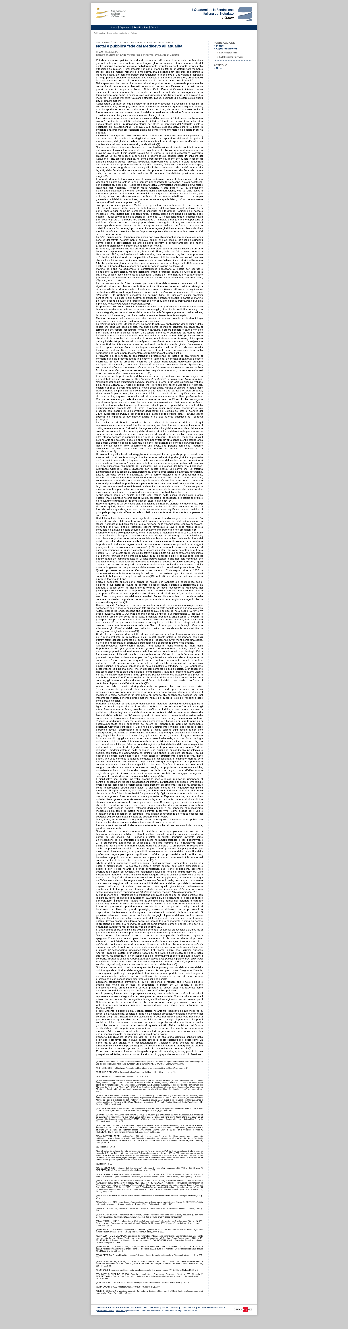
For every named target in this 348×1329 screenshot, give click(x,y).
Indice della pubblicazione (118, 33)
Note (219, 68)
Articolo (134, 33)
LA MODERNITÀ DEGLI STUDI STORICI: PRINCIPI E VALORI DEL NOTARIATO (135, 42)
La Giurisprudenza (228, 53)
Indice (220, 45)
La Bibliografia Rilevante (231, 57)
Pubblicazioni (99, 33)
